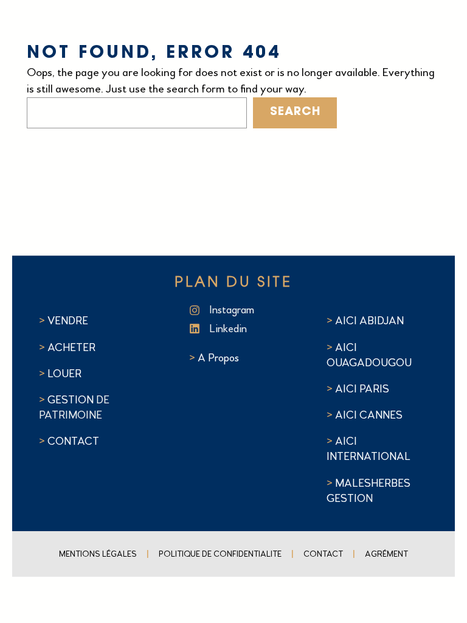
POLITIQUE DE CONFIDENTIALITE (220, 554)
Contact (323, 554)
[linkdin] (240, 328)
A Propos (218, 357)
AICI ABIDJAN (369, 320)
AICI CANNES (369, 415)
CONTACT (73, 441)
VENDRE (67, 320)
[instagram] (240, 310)
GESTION (71, 399)
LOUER (63, 373)
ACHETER (71, 347)
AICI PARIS (362, 388)
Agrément (386, 554)
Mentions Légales (98, 554)
